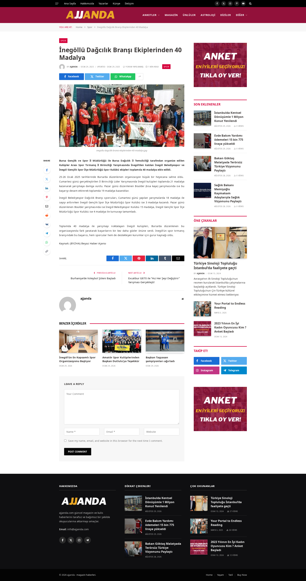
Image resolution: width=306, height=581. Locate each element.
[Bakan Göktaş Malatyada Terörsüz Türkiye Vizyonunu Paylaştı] (202, 163)
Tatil (230, 574)
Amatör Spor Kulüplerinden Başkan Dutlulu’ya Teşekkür (120, 359)
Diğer (240, 15)
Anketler (150, 15)
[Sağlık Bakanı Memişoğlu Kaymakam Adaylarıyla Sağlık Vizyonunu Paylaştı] (202, 190)
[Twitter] (46, 179)
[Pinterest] (46, 197)
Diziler (225, 15)
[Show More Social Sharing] (139, 76)
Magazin (171, 15)
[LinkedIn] (46, 188)
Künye (116, 3)
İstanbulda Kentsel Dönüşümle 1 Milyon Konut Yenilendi (228, 117)
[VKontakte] (46, 224)
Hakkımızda (87, 3)
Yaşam (220, 574)
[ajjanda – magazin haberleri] (94, 15)
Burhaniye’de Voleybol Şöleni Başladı (93, 278)
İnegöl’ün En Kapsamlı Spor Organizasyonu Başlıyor (77, 359)
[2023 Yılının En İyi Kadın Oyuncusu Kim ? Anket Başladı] (202, 328)
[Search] (249, 3)
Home (209, 574)
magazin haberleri (85, 574)
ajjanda (74, 66)
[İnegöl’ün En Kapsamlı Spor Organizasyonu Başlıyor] (78, 341)
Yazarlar (103, 3)
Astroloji (208, 15)
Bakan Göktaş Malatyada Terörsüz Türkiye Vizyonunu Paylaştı (228, 164)
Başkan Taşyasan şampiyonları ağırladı (160, 359)
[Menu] (56, 3)
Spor (63, 40)
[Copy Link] (46, 251)
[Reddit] (46, 215)
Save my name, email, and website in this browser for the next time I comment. (115, 440)
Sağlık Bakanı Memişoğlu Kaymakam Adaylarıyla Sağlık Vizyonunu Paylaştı (228, 193)
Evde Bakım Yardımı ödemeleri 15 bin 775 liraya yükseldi (228, 140)
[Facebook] (46, 170)
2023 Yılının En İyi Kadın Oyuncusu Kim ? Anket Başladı (230, 327)
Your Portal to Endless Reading (229, 306)
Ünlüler (189, 15)
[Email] (46, 206)
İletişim (129, 3)
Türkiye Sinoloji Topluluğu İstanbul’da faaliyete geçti (215, 265)
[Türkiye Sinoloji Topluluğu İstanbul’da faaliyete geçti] (220, 243)
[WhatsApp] (46, 242)
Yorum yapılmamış (134, 66)
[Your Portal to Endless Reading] (202, 308)
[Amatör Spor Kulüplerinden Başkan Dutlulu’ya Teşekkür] (121, 341)
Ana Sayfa (70, 3)
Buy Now (242, 574)
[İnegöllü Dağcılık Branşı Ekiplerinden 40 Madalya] (121, 115)
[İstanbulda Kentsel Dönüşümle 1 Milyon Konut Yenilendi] (202, 117)
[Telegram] (46, 233)
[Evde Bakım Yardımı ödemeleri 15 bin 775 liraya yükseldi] (202, 140)
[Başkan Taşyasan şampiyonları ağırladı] (165, 341)
